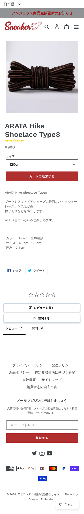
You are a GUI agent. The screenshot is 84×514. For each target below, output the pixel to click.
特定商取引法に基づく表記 (55, 372)
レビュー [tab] (11, 328)
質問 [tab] (35, 328)
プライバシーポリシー (29, 365)
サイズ (10, 156)
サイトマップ (51, 380)
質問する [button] (44, 318)
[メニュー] (76, 27)
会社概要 (29, 380)
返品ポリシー (19, 372)
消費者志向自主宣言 (42, 387)
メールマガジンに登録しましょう (42, 401)
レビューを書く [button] (44, 308)
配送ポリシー (62, 365)
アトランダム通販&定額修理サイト (38, 494)
